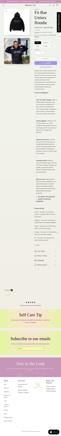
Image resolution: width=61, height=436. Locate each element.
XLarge (46, 46)
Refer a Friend (8, 421)
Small (38, 43)
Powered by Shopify (35, 431)
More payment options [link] (46, 67)
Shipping (36, 32)
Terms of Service (6, 405)
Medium (46, 43)
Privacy (6, 410)
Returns (6, 388)
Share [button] (38, 245)
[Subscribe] (43, 348)
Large (38, 46)
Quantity (36, 49)
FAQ (5, 384)
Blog (5, 414)
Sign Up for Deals (7, 396)
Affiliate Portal (8, 417)
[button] (3, 5)
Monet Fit (27, 431)
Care (5, 401)
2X (53, 46)
